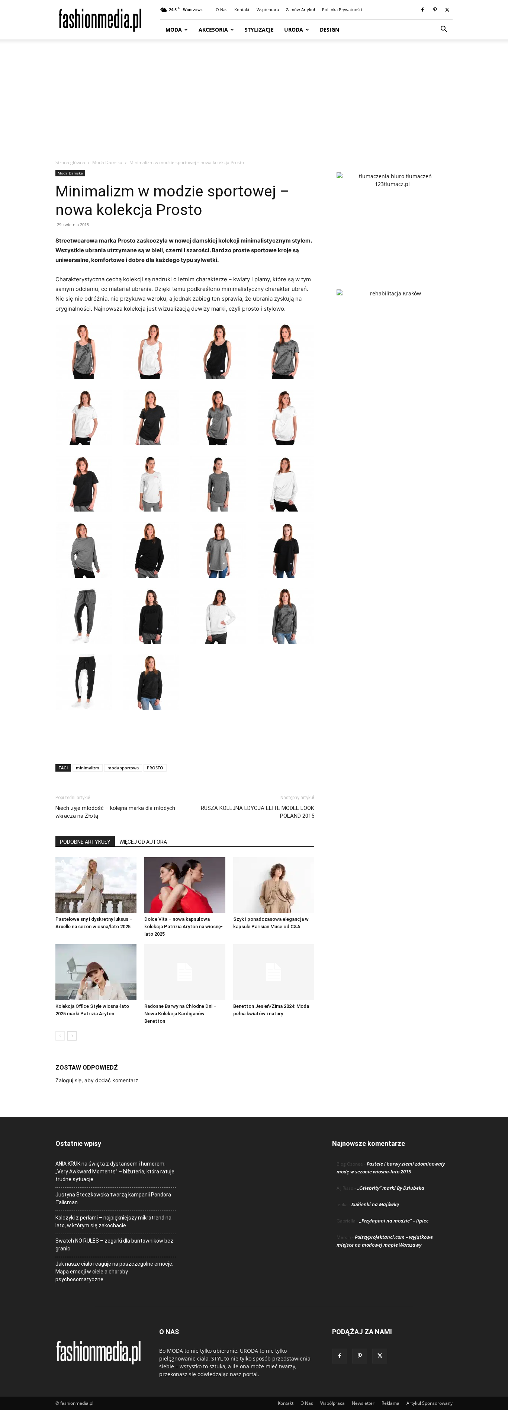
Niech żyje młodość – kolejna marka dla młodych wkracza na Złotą (115, 812)
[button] (444, 29)
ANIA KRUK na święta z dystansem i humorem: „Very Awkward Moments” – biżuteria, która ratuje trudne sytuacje (114, 1171)
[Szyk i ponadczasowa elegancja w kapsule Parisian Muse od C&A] (273, 885)
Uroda (293, 29)
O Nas (221, 9)
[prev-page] (60, 1036)
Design (329, 29)
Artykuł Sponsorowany (429, 1403)
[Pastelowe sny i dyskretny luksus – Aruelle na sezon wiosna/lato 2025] (95, 885)
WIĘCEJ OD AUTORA (143, 842)
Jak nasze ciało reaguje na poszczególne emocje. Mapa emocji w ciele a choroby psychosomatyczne (114, 1271)
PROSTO (155, 767)
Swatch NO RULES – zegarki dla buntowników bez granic (114, 1245)
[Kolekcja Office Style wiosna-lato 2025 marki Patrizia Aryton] (95, 972)
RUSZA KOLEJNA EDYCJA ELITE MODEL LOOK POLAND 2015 (257, 812)
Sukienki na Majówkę (375, 1204)
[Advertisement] (254, 103)
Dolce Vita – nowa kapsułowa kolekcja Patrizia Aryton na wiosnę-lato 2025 (183, 926)
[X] (447, 9)
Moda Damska (107, 162)
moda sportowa (123, 767)
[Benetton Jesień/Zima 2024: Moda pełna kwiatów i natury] (273, 972)
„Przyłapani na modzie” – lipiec (393, 1220)
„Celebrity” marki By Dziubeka (390, 1188)
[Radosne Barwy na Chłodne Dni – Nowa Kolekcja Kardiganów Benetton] (184, 972)
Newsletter (363, 1403)
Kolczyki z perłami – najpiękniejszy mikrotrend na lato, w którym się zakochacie (113, 1221)
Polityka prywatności (342, 9)
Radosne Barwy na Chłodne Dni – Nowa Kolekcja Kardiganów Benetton (180, 1013)
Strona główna (70, 162)
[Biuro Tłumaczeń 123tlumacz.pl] (392, 218)
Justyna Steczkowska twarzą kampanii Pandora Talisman (113, 1198)
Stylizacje (259, 29)
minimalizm (87, 767)
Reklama (390, 1403)
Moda (173, 29)
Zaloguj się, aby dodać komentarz (96, 1080)
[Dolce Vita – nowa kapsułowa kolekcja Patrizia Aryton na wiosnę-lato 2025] (184, 885)
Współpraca (268, 9)
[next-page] (72, 1036)
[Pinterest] (434, 9)
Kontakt (242, 9)
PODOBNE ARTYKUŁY (85, 842)
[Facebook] (422, 9)
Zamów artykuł (300, 9)
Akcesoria (213, 29)
